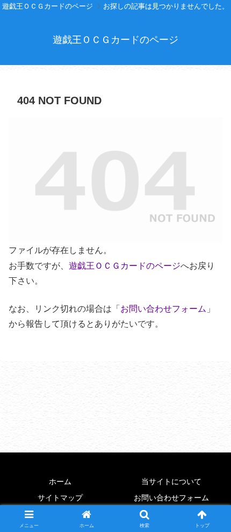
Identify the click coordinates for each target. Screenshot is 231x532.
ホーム (60, 481)
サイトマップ (60, 497)
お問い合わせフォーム (163, 308)
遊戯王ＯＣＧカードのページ (125, 265)
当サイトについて (171, 481)
